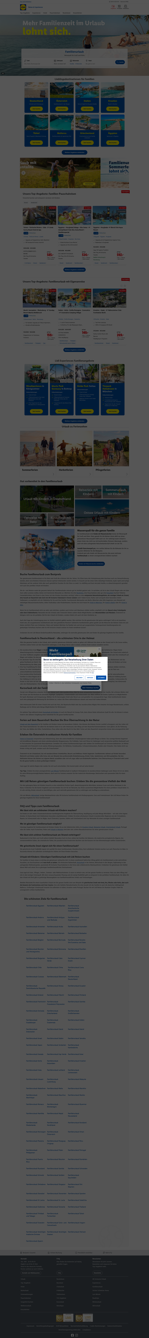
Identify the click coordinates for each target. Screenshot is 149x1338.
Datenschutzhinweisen (70, 672)
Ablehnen (79, 677)
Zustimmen (101, 677)
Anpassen (90, 677)
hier (93, 672)
